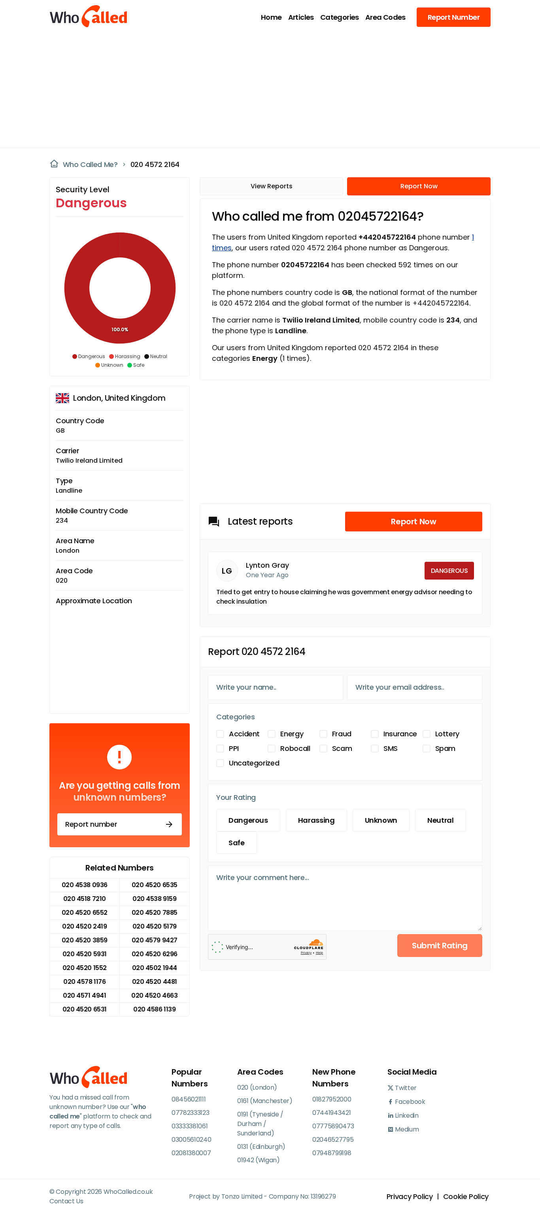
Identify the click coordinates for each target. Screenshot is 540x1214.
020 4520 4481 (154, 981)
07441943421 (331, 1112)
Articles (301, 17)
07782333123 (190, 1112)
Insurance (400, 734)
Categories (339, 17)
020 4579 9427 (154, 940)
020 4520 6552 (85, 912)
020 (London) (257, 1087)
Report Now (419, 186)
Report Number (454, 17)
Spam (445, 748)
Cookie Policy (466, 1196)
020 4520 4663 (154, 995)
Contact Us (66, 1201)
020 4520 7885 (154, 912)
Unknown (381, 820)
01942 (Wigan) (258, 1160)
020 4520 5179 (154, 926)
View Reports (272, 186)
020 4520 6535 (154, 884)
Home (271, 17)
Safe (236, 843)
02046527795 (332, 1139)
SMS (390, 748)
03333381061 (190, 1126)
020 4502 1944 (154, 967)
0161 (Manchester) (265, 1100)
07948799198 (331, 1153)
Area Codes (385, 17)
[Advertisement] (265, 89)
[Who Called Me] (88, 17)
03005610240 (191, 1139)
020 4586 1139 (154, 1009)
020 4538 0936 (85, 884)
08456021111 (189, 1099)
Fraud (341, 734)
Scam (342, 748)
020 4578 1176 (84, 981)
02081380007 (191, 1153)
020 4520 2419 (84, 926)
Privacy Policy (410, 1196)
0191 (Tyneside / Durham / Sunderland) (260, 1124)
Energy (291, 734)
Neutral (440, 820)
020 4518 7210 (84, 898)
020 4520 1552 (84, 967)
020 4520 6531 (84, 1009)
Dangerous (248, 820)
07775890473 (333, 1126)
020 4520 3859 (85, 940)
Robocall (295, 748)
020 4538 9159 (154, 898)
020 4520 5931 (84, 954)
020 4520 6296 (154, 954)
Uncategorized (254, 763)
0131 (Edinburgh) (261, 1146)
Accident (244, 734)
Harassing (316, 820)
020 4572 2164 (154, 164)
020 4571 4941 (84, 995)
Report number (91, 824)
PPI (234, 748)
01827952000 (331, 1099)
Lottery (447, 734)
